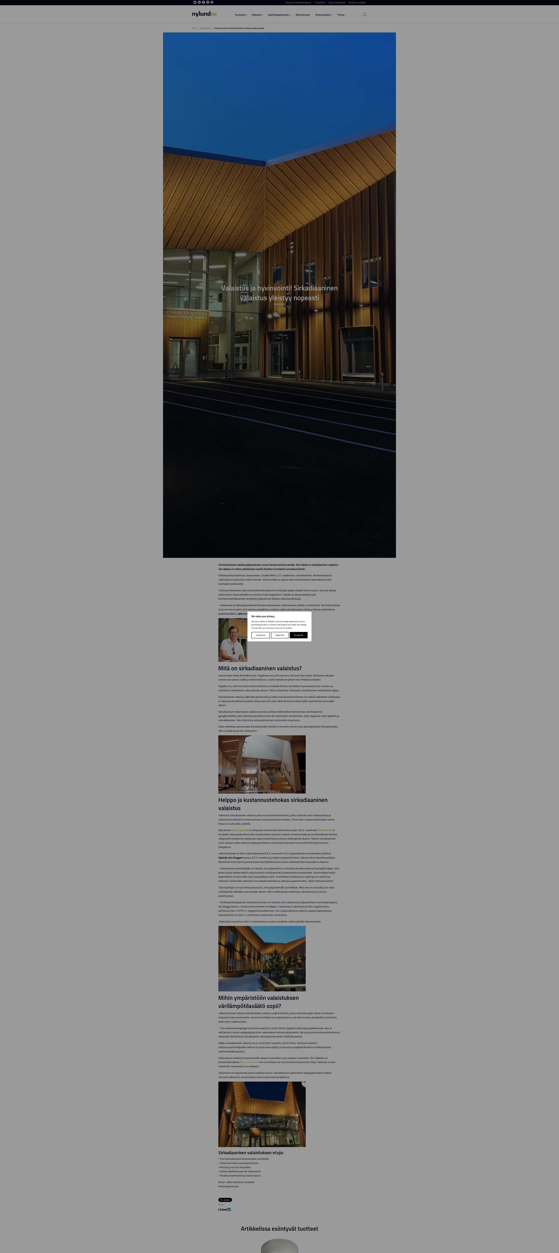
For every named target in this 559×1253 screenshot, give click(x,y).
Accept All (298, 635)
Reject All (280, 635)
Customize (260, 635)
